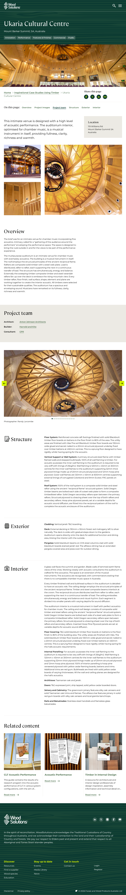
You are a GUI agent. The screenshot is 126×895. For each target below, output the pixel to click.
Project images (42, 107)
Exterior (86, 107)
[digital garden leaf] (77, 891)
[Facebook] (113, 819)
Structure (74, 107)
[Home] (12, 6)
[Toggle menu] (120, 6)
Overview (27, 107)
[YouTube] (120, 819)
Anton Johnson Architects (33, 322)
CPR (22, 332)
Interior (96, 107)
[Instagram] (107, 819)
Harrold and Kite (28, 327)
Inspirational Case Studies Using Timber (36, 92)
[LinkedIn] (95, 819)
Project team (59, 107)
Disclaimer (9, 891)
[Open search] (114, 6)
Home (7, 92)
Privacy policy (24, 891)
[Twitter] (101, 819)
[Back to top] (120, 889)
